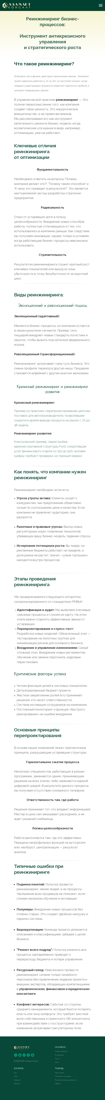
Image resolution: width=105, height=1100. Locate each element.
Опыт (16, 1076)
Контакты (18, 1068)
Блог (15, 1072)
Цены (57, 1062)
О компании (59, 1055)
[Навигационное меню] (100, 5)
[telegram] (28, 1055)
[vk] (24, 1055)
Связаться (17, 1083)
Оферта (57, 1083)
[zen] (32, 1055)
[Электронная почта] (20, 1055)
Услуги (57, 1058)
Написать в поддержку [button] (63, 1076)
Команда (17, 1080)
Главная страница (61, 1051)
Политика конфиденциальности (66, 1080)
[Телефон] (15, 1055)
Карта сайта (59, 1072)
